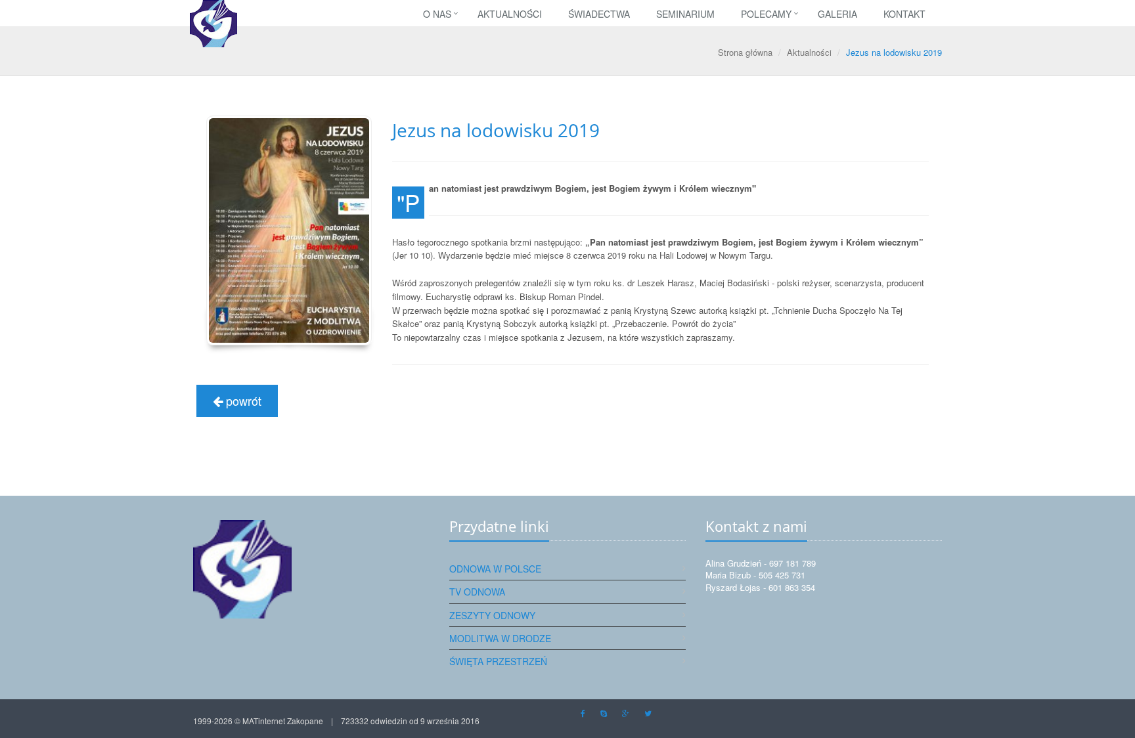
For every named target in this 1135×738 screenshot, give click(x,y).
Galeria (837, 13)
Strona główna (745, 52)
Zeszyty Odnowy (492, 615)
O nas (437, 13)
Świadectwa (599, 13)
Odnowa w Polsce (495, 568)
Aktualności (510, 13)
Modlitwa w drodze (500, 638)
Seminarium (685, 13)
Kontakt (904, 13)
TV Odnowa (477, 591)
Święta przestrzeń (498, 661)
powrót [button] (242, 400)
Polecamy (766, 13)
